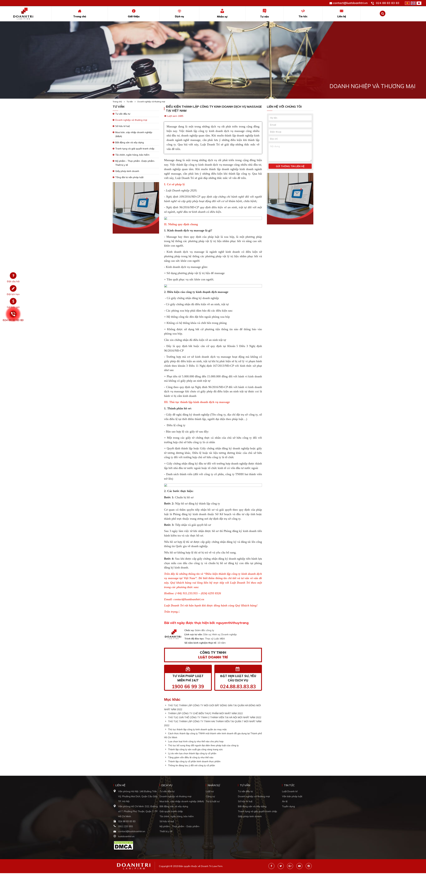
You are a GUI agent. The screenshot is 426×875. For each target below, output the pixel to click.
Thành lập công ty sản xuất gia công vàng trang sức (195, 749)
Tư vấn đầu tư (122, 113)
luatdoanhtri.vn (126, 836)
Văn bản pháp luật (292, 796)
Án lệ (285, 801)
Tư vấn (264, 16)
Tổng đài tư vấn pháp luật (129, 177)
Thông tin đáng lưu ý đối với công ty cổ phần (191, 765)
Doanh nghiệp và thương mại (151, 101)
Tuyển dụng (288, 806)
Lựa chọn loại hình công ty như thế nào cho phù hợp (195, 741)
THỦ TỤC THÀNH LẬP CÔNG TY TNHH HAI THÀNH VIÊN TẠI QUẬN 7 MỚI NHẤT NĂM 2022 (212, 723)
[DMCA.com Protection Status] (123, 845)
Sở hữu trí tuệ (122, 126)
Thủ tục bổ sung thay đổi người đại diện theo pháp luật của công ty (203, 745)
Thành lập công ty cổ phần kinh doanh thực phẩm (193, 761)
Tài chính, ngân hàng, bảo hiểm (132, 154)
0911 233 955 (125, 826)
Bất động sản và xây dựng (129, 142)
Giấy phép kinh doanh (127, 171)
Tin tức (303, 16)
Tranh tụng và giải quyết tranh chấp (134, 148)
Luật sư (210, 791)
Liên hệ (341, 16)
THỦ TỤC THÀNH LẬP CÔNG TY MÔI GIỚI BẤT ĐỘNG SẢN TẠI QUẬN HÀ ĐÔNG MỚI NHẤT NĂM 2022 (212, 707)
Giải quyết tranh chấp (171, 811)
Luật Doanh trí (290, 791)
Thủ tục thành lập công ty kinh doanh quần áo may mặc (197, 729)
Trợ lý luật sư (212, 801)
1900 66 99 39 (188, 686)
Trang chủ (79, 16)
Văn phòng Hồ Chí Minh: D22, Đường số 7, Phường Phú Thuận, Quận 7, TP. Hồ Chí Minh (138, 811)
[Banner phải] (290, 199)
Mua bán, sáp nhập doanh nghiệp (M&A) (182, 801)
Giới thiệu (134, 16)
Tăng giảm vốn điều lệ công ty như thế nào (190, 757)
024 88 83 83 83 (387, 3)
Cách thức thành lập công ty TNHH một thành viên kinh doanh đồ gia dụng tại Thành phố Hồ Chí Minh (213, 735)
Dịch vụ (179, 16)
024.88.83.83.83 (238, 686)
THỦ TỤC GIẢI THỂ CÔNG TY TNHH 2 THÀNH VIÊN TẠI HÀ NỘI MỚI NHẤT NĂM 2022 (214, 717)
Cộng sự (210, 796)
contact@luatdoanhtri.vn (350, 3)
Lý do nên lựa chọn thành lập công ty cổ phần (191, 753)
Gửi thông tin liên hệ (290, 166)
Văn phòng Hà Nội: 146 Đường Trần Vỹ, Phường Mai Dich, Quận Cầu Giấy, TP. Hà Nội (138, 796)
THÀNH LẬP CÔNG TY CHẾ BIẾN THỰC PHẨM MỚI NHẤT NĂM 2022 (205, 713)
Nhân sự (222, 16)
